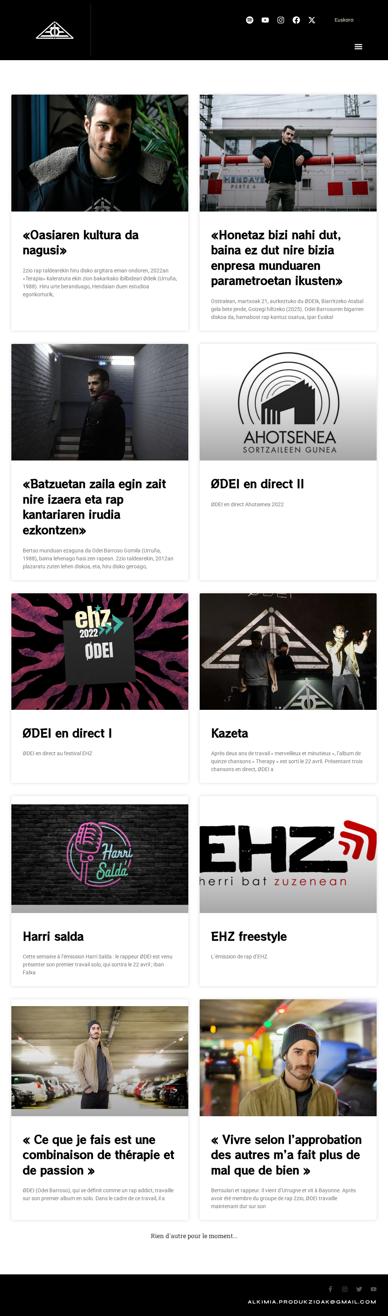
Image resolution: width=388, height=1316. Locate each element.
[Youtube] (265, 20)
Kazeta (229, 732)
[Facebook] (296, 20)
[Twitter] (359, 1289)
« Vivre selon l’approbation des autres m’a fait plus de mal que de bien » (286, 1154)
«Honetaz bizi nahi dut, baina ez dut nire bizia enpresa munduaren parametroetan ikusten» (277, 257)
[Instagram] (280, 20)
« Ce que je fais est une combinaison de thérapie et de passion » (98, 1154)
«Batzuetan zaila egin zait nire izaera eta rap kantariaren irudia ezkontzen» (94, 506)
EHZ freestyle (249, 936)
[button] (358, 46)
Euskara (344, 20)
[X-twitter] (311, 20)
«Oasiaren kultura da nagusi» (81, 242)
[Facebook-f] (330, 1289)
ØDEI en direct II (257, 483)
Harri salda (53, 936)
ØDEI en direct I (67, 732)
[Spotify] (249, 20)
